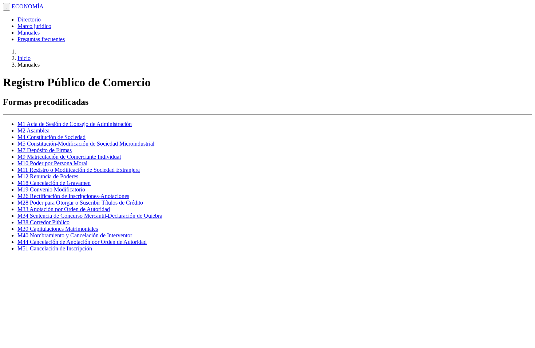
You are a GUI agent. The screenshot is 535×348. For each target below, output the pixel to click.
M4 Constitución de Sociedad (51, 137)
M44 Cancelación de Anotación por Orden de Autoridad (82, 242)
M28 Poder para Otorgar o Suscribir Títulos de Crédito (80, 202)
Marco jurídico (34, 26)
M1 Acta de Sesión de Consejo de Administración (74, 124)
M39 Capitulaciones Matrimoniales (57, 229)
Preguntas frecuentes (41, 39)
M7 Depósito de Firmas (44, 150)
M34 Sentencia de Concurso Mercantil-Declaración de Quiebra (89, 216)
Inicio (24, 58)
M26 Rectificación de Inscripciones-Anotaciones (73, 196)
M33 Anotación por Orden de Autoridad (63, 209)
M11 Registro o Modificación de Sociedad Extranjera (78, 170)
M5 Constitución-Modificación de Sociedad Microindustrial (85, 144)
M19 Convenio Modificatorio (51, 189)
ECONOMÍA (28, 6)
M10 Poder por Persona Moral (52, 163)
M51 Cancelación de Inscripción (54, 248)
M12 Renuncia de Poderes (47, 176)
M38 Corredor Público (43, 222)
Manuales (28, 32)
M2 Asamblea (33, 130)
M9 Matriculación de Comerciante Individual (69, 157)
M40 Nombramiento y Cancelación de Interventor (74, 235)
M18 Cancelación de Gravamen (54, 183)
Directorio (29, 19)
